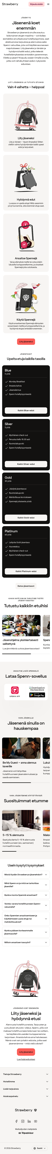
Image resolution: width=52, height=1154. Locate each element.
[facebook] (16, 1121)
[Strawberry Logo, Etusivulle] (10, 4)
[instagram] (22, 1121)
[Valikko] (48, 4)
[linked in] (29, 1121)
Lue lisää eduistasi (26, 1059)
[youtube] (35, 1121)
